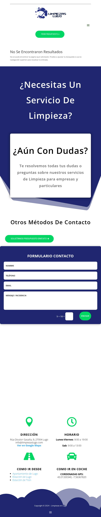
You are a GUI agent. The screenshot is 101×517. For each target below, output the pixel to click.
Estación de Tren (22, 480)
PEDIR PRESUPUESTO (49, 34)
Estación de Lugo (22, 476)
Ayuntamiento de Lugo (25, 473)
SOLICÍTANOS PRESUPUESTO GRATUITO (29, 238)
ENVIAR (85, 316)
